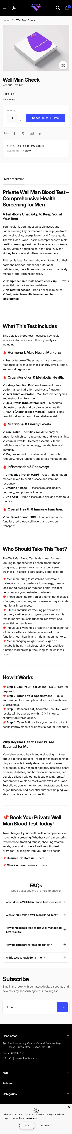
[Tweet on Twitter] (23, 133)
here (41, 858)
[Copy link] (40, 133)
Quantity (11, 110)
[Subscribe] (62, 1007)
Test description (13, 179)
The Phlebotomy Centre (30, 145)
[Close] (69, 1107)
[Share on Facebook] (14, 133)
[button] (5, 8)
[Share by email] (32, 133)
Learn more (31, 1118)
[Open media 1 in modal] (36, 48)
